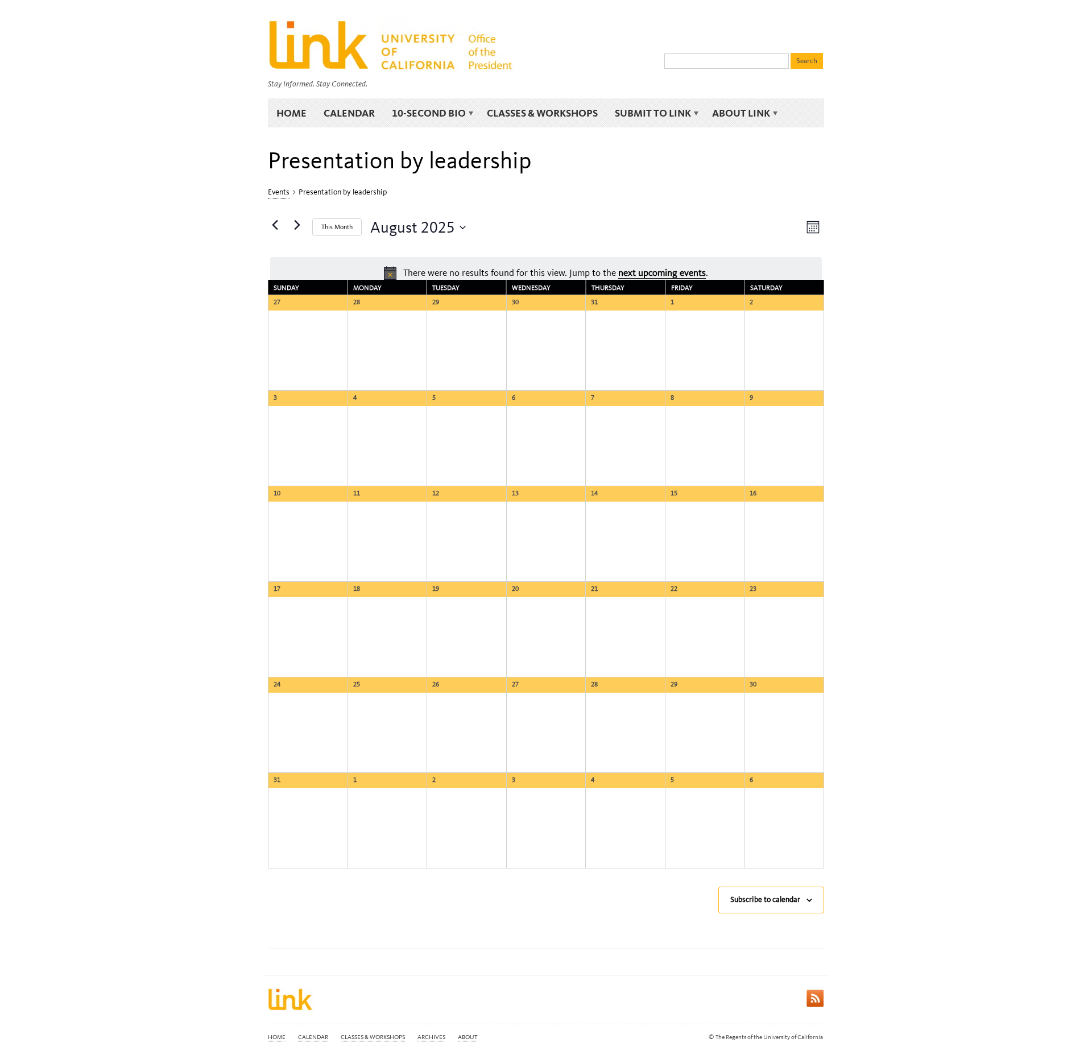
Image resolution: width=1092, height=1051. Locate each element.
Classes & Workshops (542, 112)
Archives (431, 1037)
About (467, 1037)
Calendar (349, 112)
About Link (737, 113)
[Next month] (297, 225)
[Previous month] (275, 225)
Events (278, 192)
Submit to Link (648, 113)
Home (291, 112)
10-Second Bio (424, 113)
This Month (337, 227)
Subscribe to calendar (765, 899)
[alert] (546, 273)
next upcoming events (662, 272)
